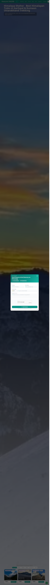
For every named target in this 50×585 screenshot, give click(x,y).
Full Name (13, 285)
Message (14, 293)
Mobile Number (14, 289)
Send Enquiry (25, 306)
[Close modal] (37, 276)
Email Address (27, 285)
